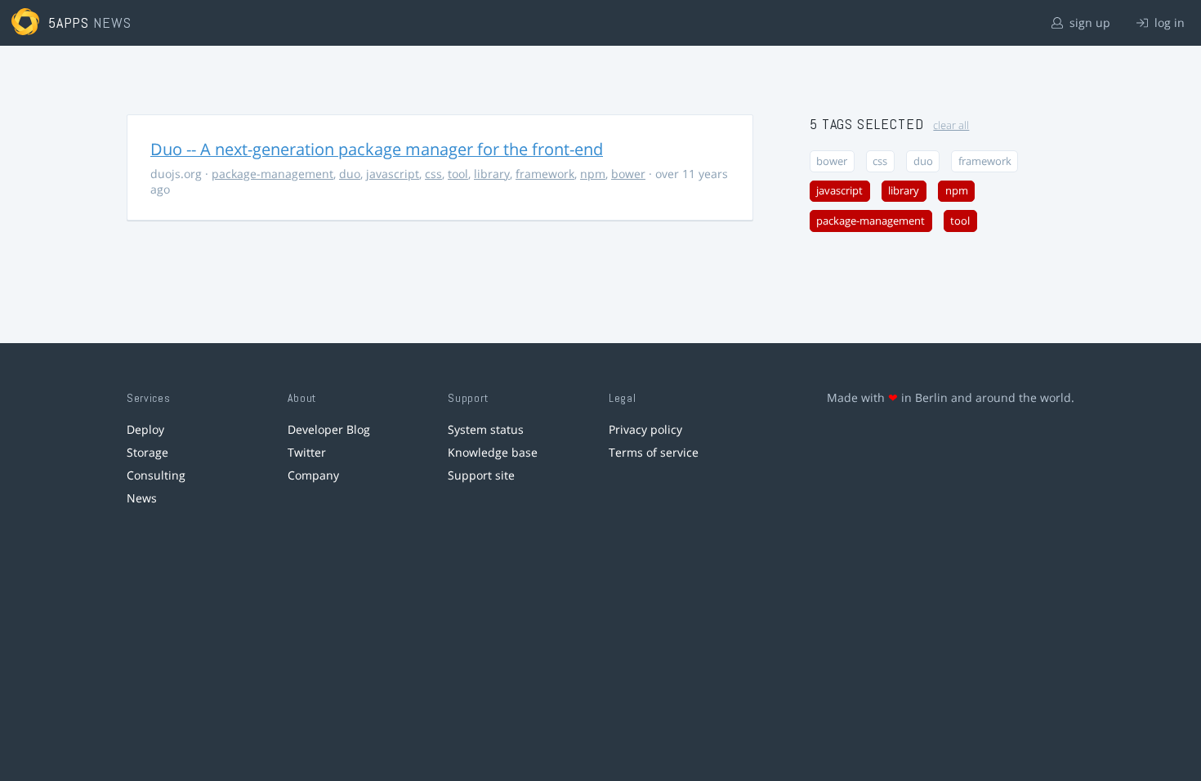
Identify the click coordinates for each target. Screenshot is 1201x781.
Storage (147, 452)
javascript (392, 173)
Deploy (145, 429)
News (142, 498)
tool (458, 173)
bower (628, 173)
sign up (1088, 22)
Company (313, 475)
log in (1168, 22)
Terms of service (654, 452)
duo (349, 173)
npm (592, 173)
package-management (272, 173)
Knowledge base (493, 452)
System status (486, 429)
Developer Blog (329, 429)
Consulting (156, 475)
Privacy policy (645, 429)
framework (545, 173)
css (433, 173)
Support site (481, 475)
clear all (951, 125)
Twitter (307, 452)
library (492, 173)
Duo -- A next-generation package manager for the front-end (376, 149)
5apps (69, 22)
